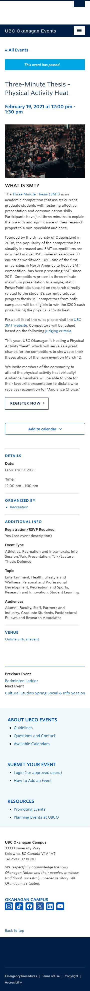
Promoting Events (30, 809)
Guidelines (23, 728)
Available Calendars (32, 744)
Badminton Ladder (21, 681)
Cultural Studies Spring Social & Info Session (45, 693)
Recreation (19, 507)
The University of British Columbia (33, 10)
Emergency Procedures (21, 976)
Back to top (15, 931)
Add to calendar (42, 429)
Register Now (25, 403)
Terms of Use (51, 976)
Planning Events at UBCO (36, 817)
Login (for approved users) (38, 772)
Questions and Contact (35, 736)
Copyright (71, 976)
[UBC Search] (79, 6)
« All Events (16, 50)
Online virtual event (22, 639)
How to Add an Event (33, 780)
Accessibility (13, 982)
